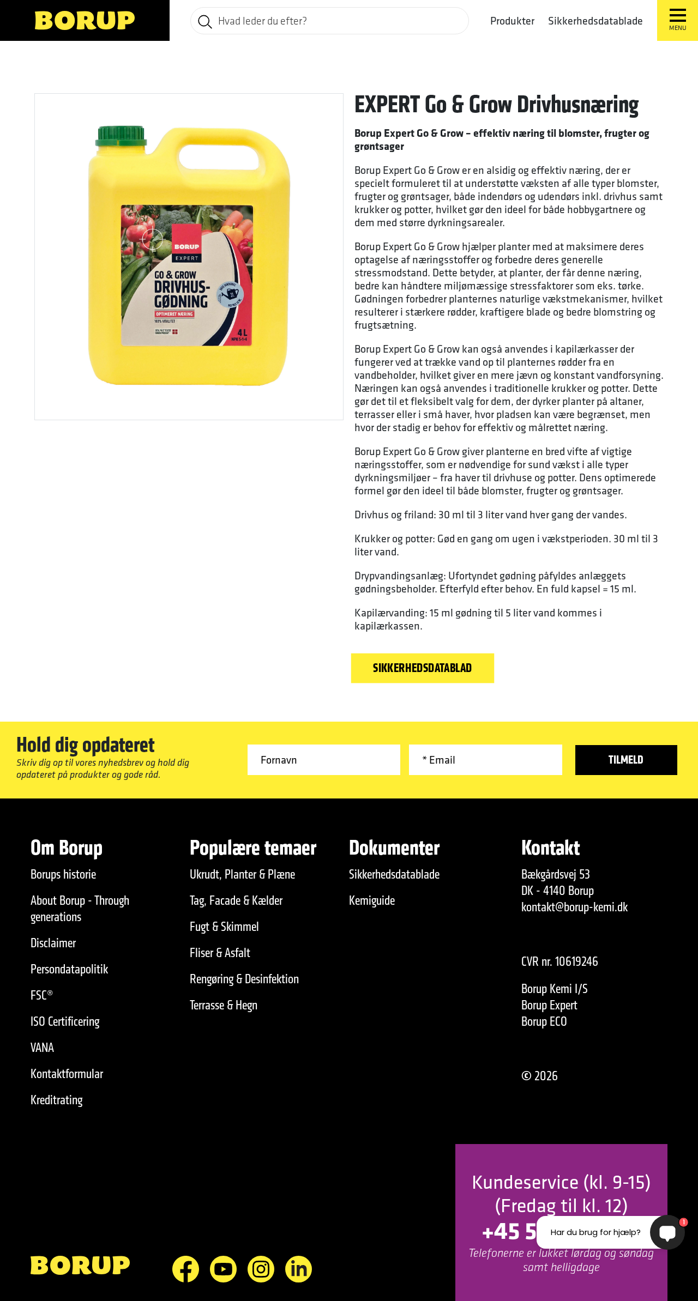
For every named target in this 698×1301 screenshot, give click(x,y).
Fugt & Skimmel (224, 926)
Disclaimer (53, 943)
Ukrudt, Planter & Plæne (242, 874)
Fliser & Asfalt (220, 953)
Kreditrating (56, 1100)
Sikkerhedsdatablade (595, 20)
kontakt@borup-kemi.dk (574, 907)
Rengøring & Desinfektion (244, 979)
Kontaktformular (67, 1074)
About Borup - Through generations (80, 908)
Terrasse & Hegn (223, 1005)
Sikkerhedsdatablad (422, 668)
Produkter (512, 20)
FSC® (42, 995)
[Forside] (85, 20)
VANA (42, 1047)
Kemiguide (372, 900)
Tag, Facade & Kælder (236, 900)
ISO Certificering (65, 1021)
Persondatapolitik (69, 969)
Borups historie (63, 874)
